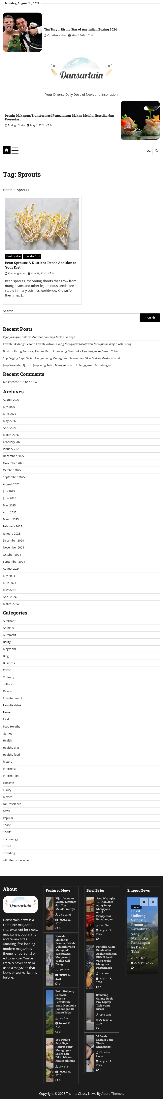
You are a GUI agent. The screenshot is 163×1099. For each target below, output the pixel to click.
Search (8, 311)
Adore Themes (112, 1093)
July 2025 (9, 491)
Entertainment (12, 698)
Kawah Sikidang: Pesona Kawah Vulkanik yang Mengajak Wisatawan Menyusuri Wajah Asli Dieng (67, 344)
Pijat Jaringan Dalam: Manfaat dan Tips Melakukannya (39, 337)
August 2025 (11, 484)
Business (9, 663)
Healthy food (32, 256)
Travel (7, 846)
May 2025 (9, 505)
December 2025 (13, 456)
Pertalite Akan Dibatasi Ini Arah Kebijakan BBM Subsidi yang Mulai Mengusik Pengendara (106, 957)
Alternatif (9, 621)
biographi (9, 649)
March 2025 (11, 519)
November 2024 (13, 547)
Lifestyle (8, 783)
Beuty (7, 642)
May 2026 (9, 421)
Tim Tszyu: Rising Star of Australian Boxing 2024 (80, 29)
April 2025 (9, 512)
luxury (7, 790)
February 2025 (12, 526)
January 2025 (11, 533)
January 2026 (11, 449)
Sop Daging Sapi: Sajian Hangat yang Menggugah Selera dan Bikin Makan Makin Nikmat (61, 358)
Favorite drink (12, 705)
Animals (8, 628)
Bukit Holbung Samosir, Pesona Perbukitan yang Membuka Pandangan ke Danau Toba (60, 351)
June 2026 (9, 414)
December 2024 (13, 540)
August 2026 (11, 400)
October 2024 (12, 554)
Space (7, 825)
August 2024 (11, 568)
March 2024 (11, 604)
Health (7, 740)
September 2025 (14, 477)
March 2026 (11, 435)
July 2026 (9, 407)
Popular (8, 818)
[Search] (156, 151)
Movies (7, 797)
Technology (10, 839)
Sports (7, 832)
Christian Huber (56, 35)
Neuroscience (12, 804)
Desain (7, 691)
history (7, 761)
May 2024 (9, 590)
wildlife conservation (17, 860)
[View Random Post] (148, 151)
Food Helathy (11, 726)
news (6, 811)
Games (7, 733)
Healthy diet (13, 256)
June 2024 (9, 583)
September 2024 (14, 561)
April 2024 (9, 597)
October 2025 (12, 470)
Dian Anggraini (16, 273)
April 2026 (9, 428)
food (6, 719)
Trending (9, 853)
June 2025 (9, 498)
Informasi (9, 769)
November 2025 (13, 463)
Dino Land (65, 914)
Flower (7, 712)
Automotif (9, 635)
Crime (7, 670)
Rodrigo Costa (16, 125)
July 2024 (9, 576)
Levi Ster (64, 970)
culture (8, 684)
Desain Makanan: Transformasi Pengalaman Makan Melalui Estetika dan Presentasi (59, 117)
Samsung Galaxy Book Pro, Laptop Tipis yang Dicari (104, 1002)
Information (11, 776)
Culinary (8, 677)
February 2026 (12, 442)
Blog (6, 656)
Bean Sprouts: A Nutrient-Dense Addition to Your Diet (40, 265)
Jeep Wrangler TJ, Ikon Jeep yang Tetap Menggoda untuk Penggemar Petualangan (57, 365)
